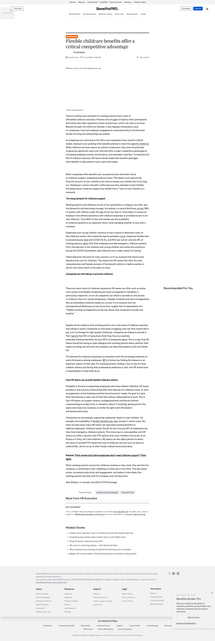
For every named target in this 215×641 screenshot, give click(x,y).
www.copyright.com (120, 512)
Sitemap (67, 612)
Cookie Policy (127, 594)
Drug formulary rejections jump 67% (86, 541)
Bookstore (127, 2)
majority (117, 328)
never (123, 236)
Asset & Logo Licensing (102, 601)
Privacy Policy (127, 601)
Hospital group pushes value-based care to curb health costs (98, 537)
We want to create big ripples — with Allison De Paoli (93, 545)
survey (140, 208)
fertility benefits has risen (105, 421)
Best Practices (72, 36)
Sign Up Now (194, 617)
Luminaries (40, 608)
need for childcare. (139, 143)
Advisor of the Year (43, 612)
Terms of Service (128, 597)
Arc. (86, 635)
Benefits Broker (42, 594)
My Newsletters (156, 604)
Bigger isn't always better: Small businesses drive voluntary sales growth (103, 553)
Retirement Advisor (43, 601)
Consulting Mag (152, 626)
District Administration (105, 629)
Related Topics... (86, 492)
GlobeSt (120, 626)
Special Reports (42, 605)
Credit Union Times (103, 626)
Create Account (156, 597)
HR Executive (88, 629)
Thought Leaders (140, 2)
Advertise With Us (100, 597)
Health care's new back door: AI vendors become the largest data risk (101, 533)
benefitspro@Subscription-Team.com (51, 582)
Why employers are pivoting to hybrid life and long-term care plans (100, 549)
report (85, 243)
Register (198, 8)
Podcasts (72, 2)
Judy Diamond (92, 2)
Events (67, 605)
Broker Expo (17, 8)
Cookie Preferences (136, 635)
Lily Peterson (80, 52)
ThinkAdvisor (47, 626)
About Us (97, 594)
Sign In (153, 593)
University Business (125, 629)
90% (104, 360)
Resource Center (116, 2)
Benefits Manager (43, 597)
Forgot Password (157, 600)
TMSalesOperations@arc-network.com (89, 514)
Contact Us (97, 605)
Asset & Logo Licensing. (135, 514)
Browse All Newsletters (186, 623)
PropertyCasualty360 (66, 626)
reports (74, 336)
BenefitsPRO (85, 626)
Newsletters (186, 8)
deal (86, 240)
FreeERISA (104, 2)
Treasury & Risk (134, 626)
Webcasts (81, 2)
